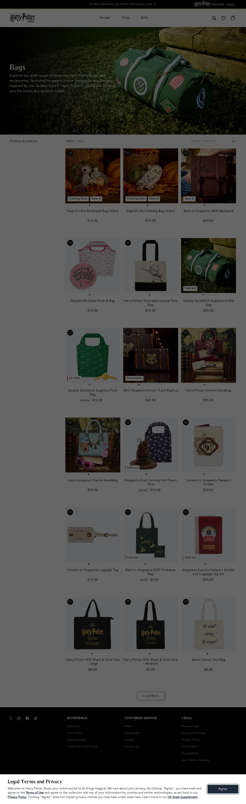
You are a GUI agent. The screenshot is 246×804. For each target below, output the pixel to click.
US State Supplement (183, 797)
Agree (223, 789)
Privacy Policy (17, 797)
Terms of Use (35, 792)
